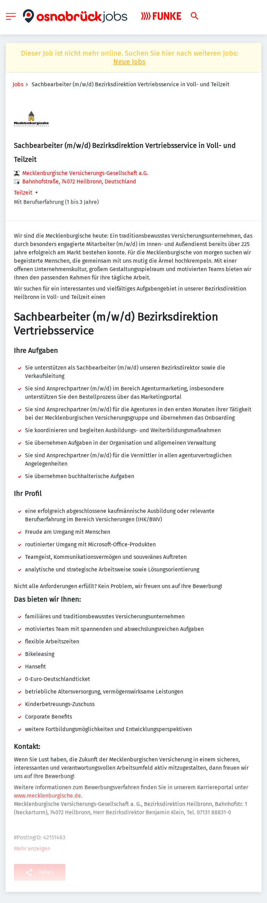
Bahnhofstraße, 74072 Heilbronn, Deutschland (79, 181)
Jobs (18, 84)
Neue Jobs (129, 61)
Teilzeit (23, 193)
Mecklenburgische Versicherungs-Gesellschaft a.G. (85, 173)
